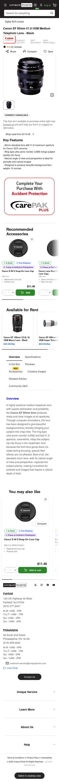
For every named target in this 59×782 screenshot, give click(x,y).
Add (28, 292)
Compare (32, 51)
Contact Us (29, 676)
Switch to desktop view (29, 775)
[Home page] (20, 5)
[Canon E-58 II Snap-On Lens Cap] (25, 511)
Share (13, 51)
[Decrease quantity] (4, 292)
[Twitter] (35, 585)
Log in (47, 5)
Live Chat (12, 668)
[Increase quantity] (13, 292)
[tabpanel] (29, 432)
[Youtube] (54, 585)
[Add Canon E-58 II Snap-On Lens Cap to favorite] (32, 239)
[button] (54, 5)
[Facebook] (48, 585)
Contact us (8, 124)
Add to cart (35, 570)
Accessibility (46, 758)
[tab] (14, 357)
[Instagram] (42, 585)
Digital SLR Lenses (14, 21)
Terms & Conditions (15, 758)
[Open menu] (5, 5)
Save (50, 51)
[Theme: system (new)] (35, 5)
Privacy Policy (33, 758)
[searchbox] (29, 13)
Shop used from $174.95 (18, 134)
